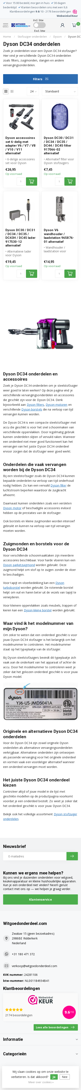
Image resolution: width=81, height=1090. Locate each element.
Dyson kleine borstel (38, 610)
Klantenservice (40, 899)
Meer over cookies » (41, 1082)
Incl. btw (38, 20)
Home (7, 36)
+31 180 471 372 (23, 954)
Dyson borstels (31, 409)
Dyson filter (58, 485)
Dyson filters (35, 405)
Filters (38, 79)
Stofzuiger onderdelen (32, 36)
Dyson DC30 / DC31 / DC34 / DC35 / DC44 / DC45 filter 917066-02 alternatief (59, 145)
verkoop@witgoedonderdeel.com (34, 966)
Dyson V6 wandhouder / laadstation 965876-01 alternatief (59, 235)
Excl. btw (39, 31)
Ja (54, 1077)
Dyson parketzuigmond (19, 565)
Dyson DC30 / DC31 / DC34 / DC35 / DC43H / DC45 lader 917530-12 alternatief (20, 237)
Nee (65, 1077)
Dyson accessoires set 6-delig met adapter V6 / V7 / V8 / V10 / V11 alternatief (20, 145)
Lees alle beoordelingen (52, 1027)
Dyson (57, 36)
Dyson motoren (56, 405)
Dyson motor (12, 508)
